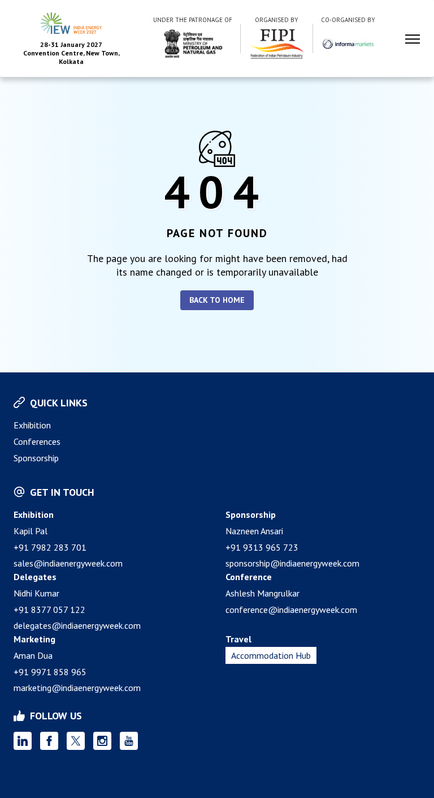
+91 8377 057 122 (49, 609)
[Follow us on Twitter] (76, 741)
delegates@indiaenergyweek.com (77, 625)
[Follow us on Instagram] (102, 741)
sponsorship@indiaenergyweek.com (292, 563)
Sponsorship (36, 458)
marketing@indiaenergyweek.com (77, 687)
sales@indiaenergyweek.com (68, 563)
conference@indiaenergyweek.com (291, 609)
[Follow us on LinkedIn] (23, 741)
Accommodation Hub (271, 655)
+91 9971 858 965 (50, 671)
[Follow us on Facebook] (49, 741)
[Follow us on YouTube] (129, 741)
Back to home (217, 300)
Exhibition (32, 425)
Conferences (37, 441)
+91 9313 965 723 (261, 547)
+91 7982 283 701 (50, 547)
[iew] (192, 43)
